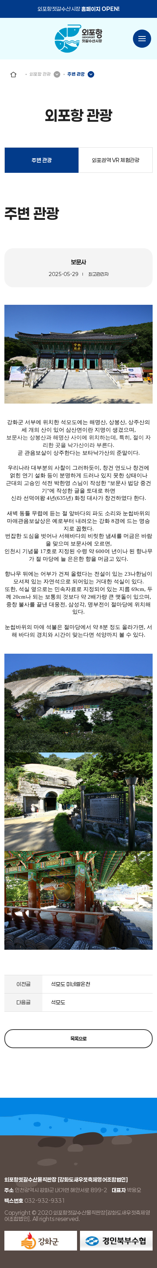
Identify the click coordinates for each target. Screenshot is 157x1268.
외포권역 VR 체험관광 (115, 160)
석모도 (58, 1002)
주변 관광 (42, 160)
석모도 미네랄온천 (70, 984)
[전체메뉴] (142, 39)
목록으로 (78, 1039)
